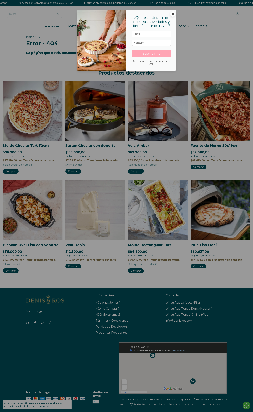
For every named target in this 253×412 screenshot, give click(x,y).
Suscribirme (151, 53)
